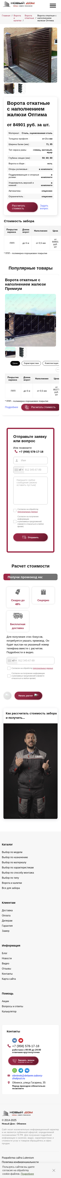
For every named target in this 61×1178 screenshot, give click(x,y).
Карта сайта (9, 979)
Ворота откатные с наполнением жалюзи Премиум (25, 284)
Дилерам (7, 920)
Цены (15, 363)
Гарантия (7, 925)
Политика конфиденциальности (20, 1162)
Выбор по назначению (15, 857)
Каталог (7, 844)
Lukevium (28, 1157)
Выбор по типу (10, 877)
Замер (5, 931)
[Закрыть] (53, 1170)
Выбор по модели (12, 852)
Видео (5, 963)
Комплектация (51, 363)
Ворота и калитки (12, 883)
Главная (6, 15)
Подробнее (27, 1174)
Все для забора (11, 888)
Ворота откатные (29, 16)
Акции (5, 1001)
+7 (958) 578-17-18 (31, 451)
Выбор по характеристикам (18, 867)
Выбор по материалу (14, 862)
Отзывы (6, 968)
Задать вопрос (44, 207)
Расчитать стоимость (43, 407)
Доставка (7, 910)
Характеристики (31, 363)
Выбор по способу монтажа (18, 872)
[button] (6, 268)
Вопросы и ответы (12, 1006)
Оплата (6, 915)
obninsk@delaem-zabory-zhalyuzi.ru (27, 1077)
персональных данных (28, 512)
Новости (7, 958)
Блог (4, 953)
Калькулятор (9, 1011)
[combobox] (18, 469)
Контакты (7, 973)
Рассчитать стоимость (18, 207)
